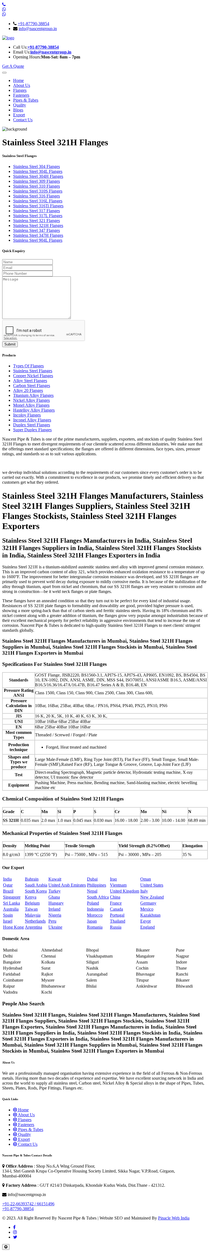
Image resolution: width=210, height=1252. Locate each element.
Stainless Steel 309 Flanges (36, 181)
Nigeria (54, 915)
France (116, 903)
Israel (7, 921)
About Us (21, 85)
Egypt (145, 921)
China (115, 897)
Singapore (12, 897)
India (7, 879)
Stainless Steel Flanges (32, 370)
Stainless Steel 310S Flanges (37, 191)
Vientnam (118, 885)
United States (151, 885)
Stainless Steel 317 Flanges (36, 210)
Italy (144, 891)
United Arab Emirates (67, 885)
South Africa (98, 897)
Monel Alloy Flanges (31, 405)
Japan (92, 921)
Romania (95, 927)
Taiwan (31, 909)
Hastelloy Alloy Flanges (34, 410)
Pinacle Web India (173, 1218)
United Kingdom (124, 891)
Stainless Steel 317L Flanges (37, 215)
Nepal (92, 891)
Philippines (96, 885)
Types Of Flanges (28, 366)
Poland (93, 903)
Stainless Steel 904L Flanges (37, 240)
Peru (52, 921)
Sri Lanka (11, 903)
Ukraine (55, 927)
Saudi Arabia (36, 885)
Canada (116, 909)
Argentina (33, 927)
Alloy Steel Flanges (30, 380)
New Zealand (152, 897)
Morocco (95, 915)
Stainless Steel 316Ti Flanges (38, 205)
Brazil (8, 891)
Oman (145, 879)
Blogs (18, 110)
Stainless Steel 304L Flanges (37, 171)
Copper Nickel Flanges (33, 375)
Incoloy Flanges (27, 415)
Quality (19, 105)
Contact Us (23, 119)
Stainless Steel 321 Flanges (36, 220)
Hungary (56, 903)
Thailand (117, 921)
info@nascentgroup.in (38, 28)
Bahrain (32, 879)
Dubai (92, 879)
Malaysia (32, 915)
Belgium (32, 903)
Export (19, 115)
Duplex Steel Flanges (31, 425)
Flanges (20, 90)
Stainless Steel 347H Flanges (38, 235)
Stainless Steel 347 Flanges (36, 230)
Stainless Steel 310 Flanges (36, 186)
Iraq (113, 879)
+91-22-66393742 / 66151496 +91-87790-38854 (28, 1206)
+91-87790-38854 (33, 23)
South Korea (36, 891)
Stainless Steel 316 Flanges (36, 196)
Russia (115, 927)
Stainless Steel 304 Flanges (36, 166)
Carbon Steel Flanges (31, 385)
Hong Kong (13, 927)
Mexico (146, 909)
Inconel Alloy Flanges (32, 420)
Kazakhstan (150, 915)
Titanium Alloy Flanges (33, 395)
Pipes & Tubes (25, 100)
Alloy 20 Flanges (28, 390)
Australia (11, 909)
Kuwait (54, 879)
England (147, 927)
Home (18, 80)
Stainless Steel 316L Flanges (37, 201)
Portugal (117, 915)
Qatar (8, 885)
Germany (148, 903)
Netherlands (35, 921)
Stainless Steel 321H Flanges (38, 225)
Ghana (54, 897)
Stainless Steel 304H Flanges (38, 176)
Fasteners (21, 95)
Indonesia (95, 909)
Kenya (30, 897)
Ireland (54, 909)
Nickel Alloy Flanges (31, 400)
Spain (8, 915)
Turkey (54, 891)
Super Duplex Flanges (32, 429)
